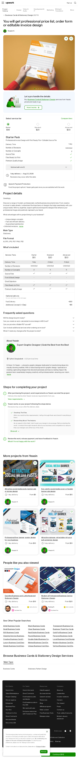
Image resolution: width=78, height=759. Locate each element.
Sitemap (58, 741)
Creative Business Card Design (14, 639)
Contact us (60, 710)
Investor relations (63, 696)
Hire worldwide (11, 719)
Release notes (44, 716)
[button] (34, 88)
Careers (59, 700)
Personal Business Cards (62, 636)
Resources (43, 700)
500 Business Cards (11, 633)
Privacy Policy (40, 746)
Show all (13, 431)
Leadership (61, 693)
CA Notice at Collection (57, 737)
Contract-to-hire (11, 713)
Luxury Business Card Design (14, 643)
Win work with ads (29, 708)
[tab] (8, 662)
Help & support (45, 690)
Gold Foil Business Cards (62, 633)
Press (59, 706)
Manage (43, 751)
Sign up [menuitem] (69, 3)
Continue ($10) (58, 754)
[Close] (47, 731)
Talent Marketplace (12, 693)
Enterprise (9, 703)
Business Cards (9, 669)
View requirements (15, 399)
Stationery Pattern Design (37, 669)
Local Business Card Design (64, 639)
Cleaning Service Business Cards (14, 636)
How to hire (9, 690)
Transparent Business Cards (64, 626)
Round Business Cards (37, 636)
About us (60, 690)
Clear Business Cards (36, 629)
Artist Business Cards (11, 626)
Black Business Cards (36, 626)
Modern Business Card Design (64, 643)
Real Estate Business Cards (38, 633)
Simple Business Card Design (14, 646)
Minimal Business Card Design (39, 643)
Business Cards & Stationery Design (41, 100)
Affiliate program (45, 706)
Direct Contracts (11, 716)
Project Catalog (5, 10)
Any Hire (8, 710)
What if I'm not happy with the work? (21, 441)
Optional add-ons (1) (18, 167)
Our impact (60, 703)
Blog (41, 703)
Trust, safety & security (64, 713)
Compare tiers (66, 118)
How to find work (28, 690)
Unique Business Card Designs (39, 646)
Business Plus (10, 706)
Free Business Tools (46, 713)
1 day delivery (13, 495)
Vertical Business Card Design (64, 646)
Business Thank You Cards (63, 629)
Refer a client (44, 710)
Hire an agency (11, 700)
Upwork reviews (45, 696)
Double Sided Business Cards (39, 639)
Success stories (45, 693)
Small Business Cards (11, 629)
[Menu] (3, 3)
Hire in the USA (11, 723)
